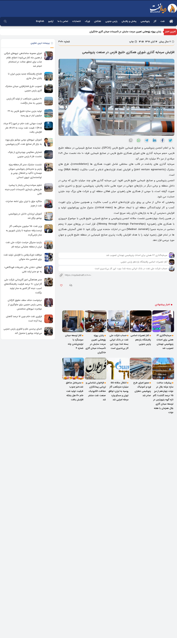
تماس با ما (63, 21)
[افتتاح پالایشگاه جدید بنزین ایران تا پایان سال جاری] (48, 76)
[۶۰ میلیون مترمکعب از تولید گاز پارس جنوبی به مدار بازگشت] (48, 101)
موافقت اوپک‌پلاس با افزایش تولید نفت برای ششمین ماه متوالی (22, 257)
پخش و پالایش (129, 21)
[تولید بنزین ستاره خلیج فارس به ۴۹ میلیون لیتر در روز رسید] (48, 113)
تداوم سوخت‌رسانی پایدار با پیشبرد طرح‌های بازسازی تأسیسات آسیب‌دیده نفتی (23, 189)
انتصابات (76, 21)
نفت (162, 21)
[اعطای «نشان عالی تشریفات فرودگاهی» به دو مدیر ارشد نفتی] (48, 269)
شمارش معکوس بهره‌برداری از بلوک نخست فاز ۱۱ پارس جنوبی (25, 154)
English (40, 21)
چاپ (131, 41)
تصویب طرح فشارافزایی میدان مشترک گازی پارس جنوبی (23, 88)
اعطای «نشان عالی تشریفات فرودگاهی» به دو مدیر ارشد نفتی (23, 270)
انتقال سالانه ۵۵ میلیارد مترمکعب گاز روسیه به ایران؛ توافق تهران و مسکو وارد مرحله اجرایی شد (118, 391)
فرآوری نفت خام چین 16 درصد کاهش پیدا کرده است (24, 319)
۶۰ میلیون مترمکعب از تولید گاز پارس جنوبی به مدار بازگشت (24, 101)
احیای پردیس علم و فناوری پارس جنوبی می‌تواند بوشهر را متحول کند (22, 331)
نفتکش (97, 21)
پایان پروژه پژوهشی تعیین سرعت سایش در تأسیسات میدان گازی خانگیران (125, 31)
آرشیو (50, 21)
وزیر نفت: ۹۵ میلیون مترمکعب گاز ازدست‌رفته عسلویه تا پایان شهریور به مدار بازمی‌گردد (24, 230)
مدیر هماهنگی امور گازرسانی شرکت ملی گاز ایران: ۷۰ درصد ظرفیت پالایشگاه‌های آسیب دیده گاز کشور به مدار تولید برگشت (23, 286)
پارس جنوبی (111, 21)
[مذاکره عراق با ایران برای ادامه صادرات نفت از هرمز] (48, 203)
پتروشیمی (145, 21)
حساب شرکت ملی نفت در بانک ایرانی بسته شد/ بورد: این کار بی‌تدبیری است (131, 268)
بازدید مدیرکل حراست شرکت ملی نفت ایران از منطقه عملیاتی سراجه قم (24, 245)
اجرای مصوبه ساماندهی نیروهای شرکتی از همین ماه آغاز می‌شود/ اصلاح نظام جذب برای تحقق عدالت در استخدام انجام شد (23, 60)
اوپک (87, 21)
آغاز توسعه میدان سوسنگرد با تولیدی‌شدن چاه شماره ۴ (74, 342)
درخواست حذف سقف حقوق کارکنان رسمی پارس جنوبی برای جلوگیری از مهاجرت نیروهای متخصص (25, 304)
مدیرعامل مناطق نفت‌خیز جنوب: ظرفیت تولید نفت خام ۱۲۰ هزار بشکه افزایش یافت (74, 391)
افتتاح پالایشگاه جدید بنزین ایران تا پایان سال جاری (25, 76)
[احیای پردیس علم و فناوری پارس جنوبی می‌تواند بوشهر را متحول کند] (48, 331)
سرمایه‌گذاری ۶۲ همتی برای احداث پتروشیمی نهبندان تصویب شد (136, 255)
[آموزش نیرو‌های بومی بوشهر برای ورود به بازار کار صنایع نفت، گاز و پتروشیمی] (48, 142)
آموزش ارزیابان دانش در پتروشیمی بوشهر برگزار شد (25, 216)
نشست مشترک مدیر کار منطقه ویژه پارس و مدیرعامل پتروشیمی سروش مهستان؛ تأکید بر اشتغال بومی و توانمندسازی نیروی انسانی (25, 171)
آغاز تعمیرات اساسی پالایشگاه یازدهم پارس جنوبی (144, 262)
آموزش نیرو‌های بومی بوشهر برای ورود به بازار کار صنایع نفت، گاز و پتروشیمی (23, 142)
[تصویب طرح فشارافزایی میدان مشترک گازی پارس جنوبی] (48, 88)
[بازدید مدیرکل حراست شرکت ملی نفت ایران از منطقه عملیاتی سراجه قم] (48, 245)
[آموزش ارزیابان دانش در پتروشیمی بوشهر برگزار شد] (48, 216)
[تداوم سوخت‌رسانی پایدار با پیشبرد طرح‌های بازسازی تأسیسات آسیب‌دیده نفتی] (48, 187)
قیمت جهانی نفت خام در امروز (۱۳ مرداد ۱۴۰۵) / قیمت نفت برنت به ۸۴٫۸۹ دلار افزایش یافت (22, 128)
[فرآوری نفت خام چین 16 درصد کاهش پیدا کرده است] (48, 319)
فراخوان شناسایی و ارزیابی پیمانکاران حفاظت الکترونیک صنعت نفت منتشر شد (96, 391)
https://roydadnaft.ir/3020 (74, 275)
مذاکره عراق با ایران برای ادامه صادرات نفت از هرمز (24, 204)
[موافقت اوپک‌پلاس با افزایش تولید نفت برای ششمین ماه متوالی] (48, 257)
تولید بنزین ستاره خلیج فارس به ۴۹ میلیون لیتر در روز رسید (25, 113)
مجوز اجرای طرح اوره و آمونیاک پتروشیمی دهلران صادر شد (142, 389)
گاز (155, 21)
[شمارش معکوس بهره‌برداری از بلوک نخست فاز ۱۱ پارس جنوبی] (48, 154)
